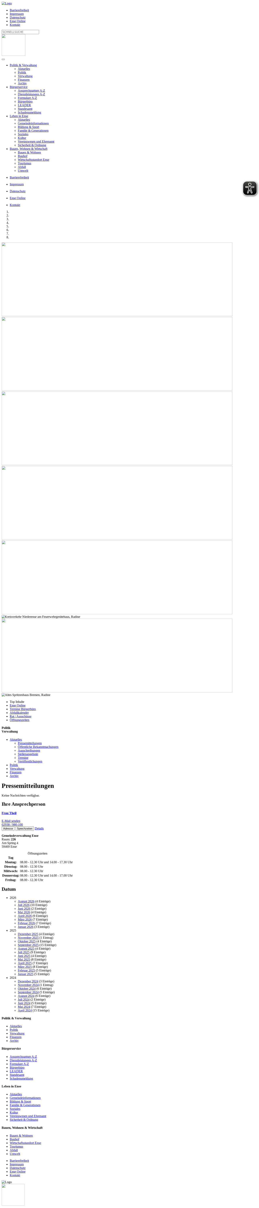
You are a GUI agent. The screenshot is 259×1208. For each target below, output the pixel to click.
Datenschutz (17, 17)
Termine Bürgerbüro (23, 709)
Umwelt (23, 170)
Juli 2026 (24, 905)
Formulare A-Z (27, 98)
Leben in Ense (19, 116)
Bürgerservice (19, 87)
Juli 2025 (24, 952)
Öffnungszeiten (19, 720)
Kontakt (15, 24)
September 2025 (28, 945)
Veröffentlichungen (30, 761)
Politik (22, 72)
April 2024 (25, 1010)
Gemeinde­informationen (33, 123)
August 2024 (26, 996)
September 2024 (28, 992)
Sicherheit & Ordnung (32, 145)
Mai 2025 (24, 959)
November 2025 (28, 937)
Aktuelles (24, 68)
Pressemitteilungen (30, 743)
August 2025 (26, 948)
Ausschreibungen (29, 750)
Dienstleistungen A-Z (31, 94)
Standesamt (25, 108)
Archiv (22, 83)
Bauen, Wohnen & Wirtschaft (28, 148)
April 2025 (25, 963)
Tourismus (24, 163)
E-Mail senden (11, 821)
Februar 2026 (26, 923)
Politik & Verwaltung (23, 65)
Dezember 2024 (28, 981)
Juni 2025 (24, 956)
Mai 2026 (24, 912)
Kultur (22, 138)
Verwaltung (25, 76)
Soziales (23, 134)
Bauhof (22, 156)
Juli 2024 (24, 999)
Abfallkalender (19, 712)
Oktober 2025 (27, 941)
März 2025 (25, 966)
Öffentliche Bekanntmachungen (38, 747)
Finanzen (24, 79)
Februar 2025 (26, 970)
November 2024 (28, 985)
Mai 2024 (24, 1006)
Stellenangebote (28, 754)
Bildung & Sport (28, 127)
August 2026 (26, 901)
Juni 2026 (24, 908)
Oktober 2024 (27, 988)
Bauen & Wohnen (29, 152)
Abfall (22, 167)
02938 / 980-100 (12, 824)
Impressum (17, 14)
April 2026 (25, 916)
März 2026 (25, 919)
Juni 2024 (24, 1003)
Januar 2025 (25, 974)
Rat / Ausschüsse (20, 716)
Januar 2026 (25, 926)
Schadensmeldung (29, 112)
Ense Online (17, 21)
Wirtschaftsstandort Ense (33, 159)
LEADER (24, 105)
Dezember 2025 (28, 934)
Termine (23, 757)
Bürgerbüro (25, 101)
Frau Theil (9, 813)
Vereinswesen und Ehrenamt (36, 141)
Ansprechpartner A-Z (31, 90)
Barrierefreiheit (19, 10)
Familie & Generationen (33, 130)
